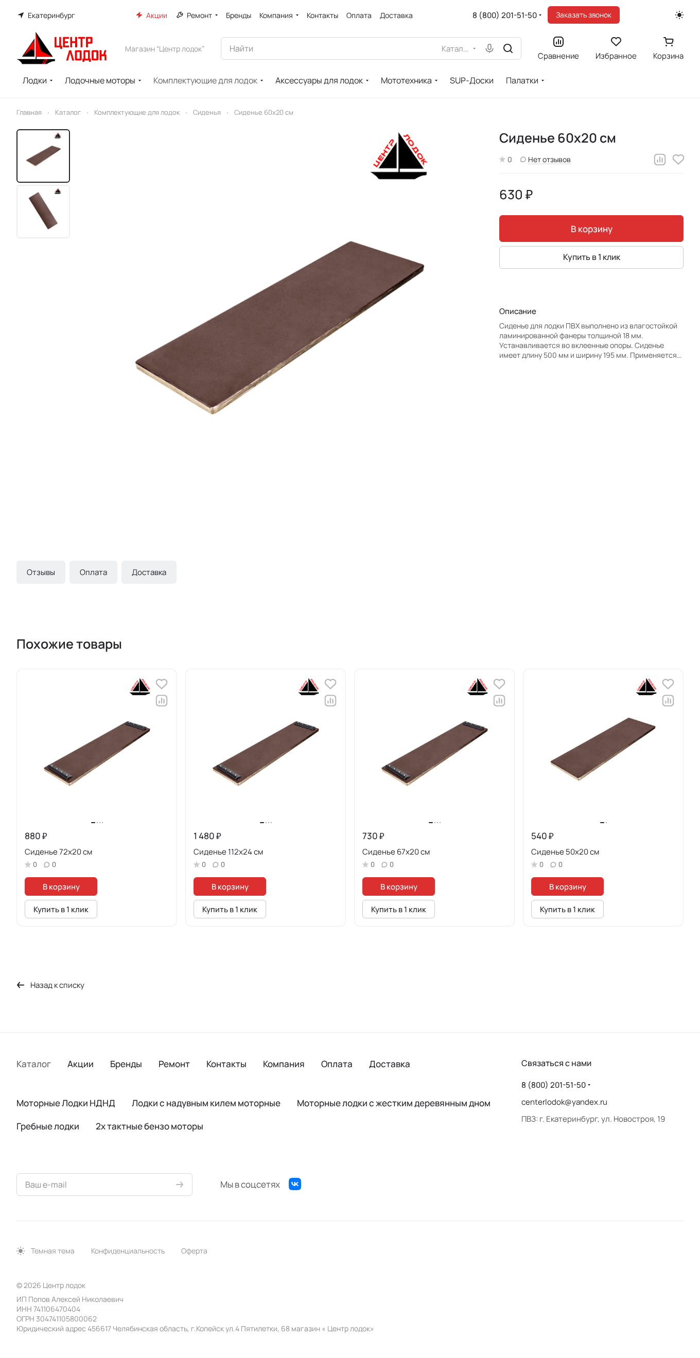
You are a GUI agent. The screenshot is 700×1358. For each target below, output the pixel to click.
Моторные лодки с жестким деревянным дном (394, 1103)
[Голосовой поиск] (489, 48)
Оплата (93, 572)
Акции (80, 1064)
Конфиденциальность (128, 1251)
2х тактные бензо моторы (149, 1126)
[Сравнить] (660, 159)
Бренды (126, 1064)
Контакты (226, 1064)
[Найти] (508, 48)
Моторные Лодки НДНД (65, 1103)
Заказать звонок (583, 15)
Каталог (33, 1064)
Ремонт (174, 1064)
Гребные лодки (47, 1126)
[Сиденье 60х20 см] (280, 327)
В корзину (591, 229)
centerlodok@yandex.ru (564, 1101)
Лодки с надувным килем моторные (206, 1103)
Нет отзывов (549, 159)
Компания (284, 1064)
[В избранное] (678, 159)
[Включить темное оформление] (679, 15)
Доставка (149, 572)
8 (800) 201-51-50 (504, 15)
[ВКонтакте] (295, 1184)
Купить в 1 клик (591, 257)
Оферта (194, 1251)
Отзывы (41, 572)
